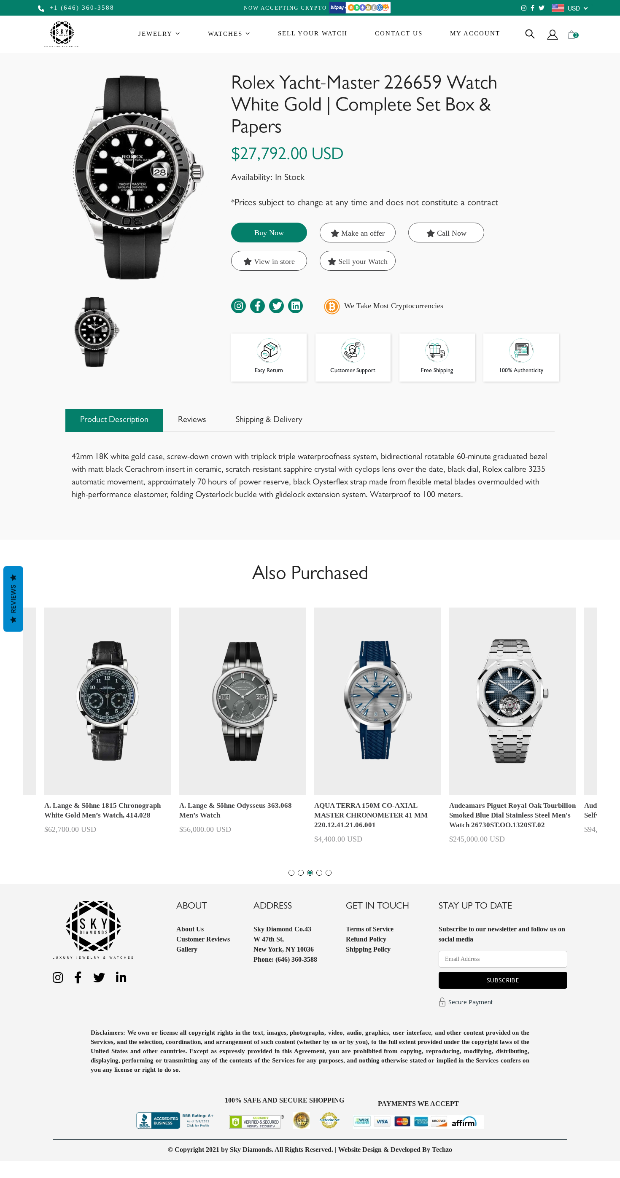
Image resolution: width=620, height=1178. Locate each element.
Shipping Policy (368, 949)
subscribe (503, 980)
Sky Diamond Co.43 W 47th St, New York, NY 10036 (283, 939)
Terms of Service (370, 929)
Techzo (442, 1149)
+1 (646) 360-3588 (80, 7)
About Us (190, 929)
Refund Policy (366, 939)
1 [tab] (291, 872)
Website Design (360, 1149)
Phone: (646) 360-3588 (285, 959)
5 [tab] (328, 872)
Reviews (13, 599)
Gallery (186, 949)
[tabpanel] (377, 729)
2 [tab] (300, 872)
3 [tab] (310, 872)
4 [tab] (319, 872)
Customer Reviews (203, 939)
